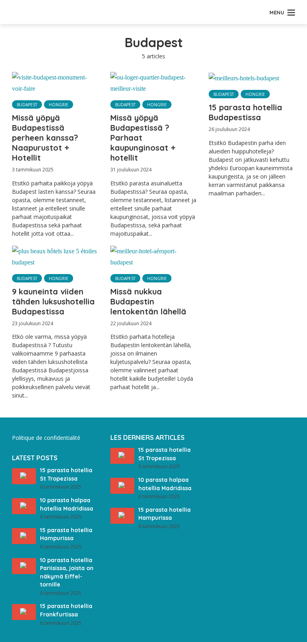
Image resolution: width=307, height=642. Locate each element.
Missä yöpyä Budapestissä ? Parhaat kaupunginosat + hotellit (142, 138)
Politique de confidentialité (46, 437)
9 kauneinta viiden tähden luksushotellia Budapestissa (53, 301)
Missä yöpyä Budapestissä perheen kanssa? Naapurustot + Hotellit (45, 138)
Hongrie (58, 104)
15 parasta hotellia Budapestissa (245, 112)
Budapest (27, 104)
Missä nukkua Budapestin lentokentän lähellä (148, 301)
